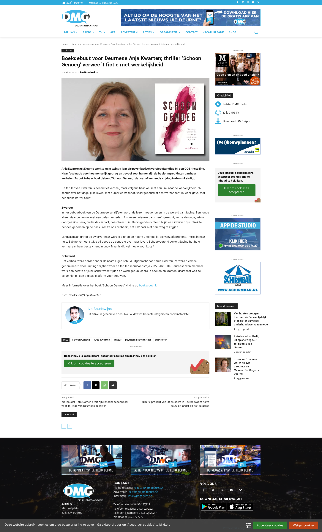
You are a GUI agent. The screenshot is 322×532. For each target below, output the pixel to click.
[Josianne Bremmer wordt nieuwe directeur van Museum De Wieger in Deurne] (223, 365)
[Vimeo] (258, 2)
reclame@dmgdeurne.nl (144, 492)
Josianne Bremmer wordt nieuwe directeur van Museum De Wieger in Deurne (247, 366)
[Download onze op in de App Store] (240, 509)
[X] (96, 385)
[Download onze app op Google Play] (213, 509)
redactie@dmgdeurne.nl (149, 487)
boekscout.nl (147, 285)
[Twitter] (243, 2)
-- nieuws (67, 50)
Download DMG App (236, 121)
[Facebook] (238, 2)
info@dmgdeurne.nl (140, 496)
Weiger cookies (304, 525)
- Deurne (74, 44)
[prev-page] (63, 426)
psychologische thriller (138, 339)
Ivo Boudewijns (89, 72)
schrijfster (161, 339)
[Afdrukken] (113, 385)
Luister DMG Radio (235, 104)
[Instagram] (248, 2)
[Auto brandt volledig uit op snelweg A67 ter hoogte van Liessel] (223, 342)
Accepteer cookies (270, 525)
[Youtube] (253, 2)
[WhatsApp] (104, 385)
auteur (117, 339)
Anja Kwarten (102, 339)
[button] (190, 17)
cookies (42, 524)
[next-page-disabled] (69, 426)
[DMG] (91, 18)
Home (64, 44)
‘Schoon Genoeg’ (81, 339)
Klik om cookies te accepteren (89, 363)
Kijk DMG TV (231, 112)
